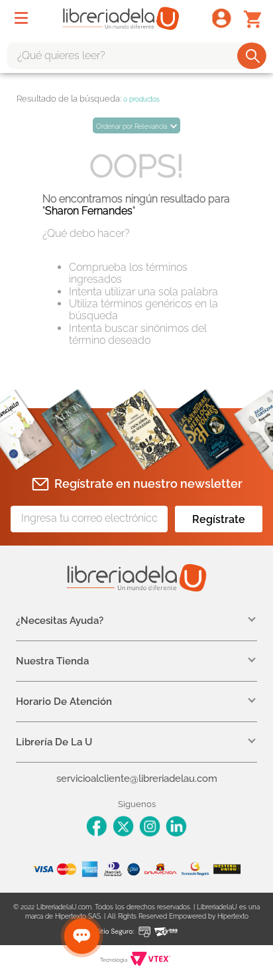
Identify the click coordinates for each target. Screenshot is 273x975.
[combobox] (136, 56)
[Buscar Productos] (252, 55)
